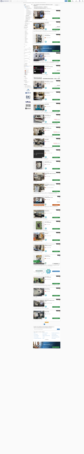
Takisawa (26, 41)
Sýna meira (46, 339)
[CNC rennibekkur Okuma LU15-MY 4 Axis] (39, 165)
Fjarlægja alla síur (49, 8)
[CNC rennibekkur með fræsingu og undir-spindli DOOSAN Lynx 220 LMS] (39, 248)
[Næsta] (59, 77)
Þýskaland (27, 70)
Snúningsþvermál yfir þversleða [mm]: (27, 53)
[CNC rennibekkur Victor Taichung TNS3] (39, 280)
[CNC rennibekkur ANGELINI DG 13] (39, 214)
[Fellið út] (46, 20)
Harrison (26, 35)
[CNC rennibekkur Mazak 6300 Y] (39, 143)
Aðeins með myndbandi (28, 86)
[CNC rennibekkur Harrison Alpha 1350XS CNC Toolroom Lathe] (39, 177)
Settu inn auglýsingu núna (55, 50)
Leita (58, 329)
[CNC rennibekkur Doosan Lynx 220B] (39, 15)
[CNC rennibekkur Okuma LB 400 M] (39, 57)
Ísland (27, 66)
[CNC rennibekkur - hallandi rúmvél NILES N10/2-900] (39, 96)
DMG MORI (26, 38)
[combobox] (28, 69)
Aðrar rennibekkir (28, 14)
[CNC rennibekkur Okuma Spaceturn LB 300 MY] (39, 85)
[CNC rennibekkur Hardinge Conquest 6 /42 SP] (39, 200)
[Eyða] (45, 8)
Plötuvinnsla (28, 16)
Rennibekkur (28, 7)
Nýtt (25, 77)
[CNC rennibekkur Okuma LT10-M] (39, 315)
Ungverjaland (28, 72)
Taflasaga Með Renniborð (55, 335)
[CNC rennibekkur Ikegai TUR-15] (39, 26)
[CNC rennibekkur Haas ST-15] (39, 237)
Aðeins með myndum (28, 85)
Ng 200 (43, 338)
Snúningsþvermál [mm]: (26, 58)
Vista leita (47, 322)
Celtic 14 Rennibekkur (36, 335)
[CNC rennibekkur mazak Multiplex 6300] (39, 131)
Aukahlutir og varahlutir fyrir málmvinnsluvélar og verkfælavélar (29, 18)
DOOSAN (26, 32)
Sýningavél (26, 78)
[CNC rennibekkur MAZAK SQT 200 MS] (39, 259)
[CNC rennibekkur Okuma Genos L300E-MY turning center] (39, 303)
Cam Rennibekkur (36, 334)
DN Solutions (26, 42)
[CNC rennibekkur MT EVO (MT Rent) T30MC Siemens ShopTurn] (39, 188)
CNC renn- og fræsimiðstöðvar (28, 10)
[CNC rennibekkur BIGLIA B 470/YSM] (39, 292)
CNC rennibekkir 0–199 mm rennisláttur (28, 12)
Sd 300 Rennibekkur (54, 334)
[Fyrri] (58, 77)
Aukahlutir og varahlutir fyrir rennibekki (29, 13)
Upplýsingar (56, 263)
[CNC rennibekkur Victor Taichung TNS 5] (39, 225)
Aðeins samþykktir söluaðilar (28, 87)
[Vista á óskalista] (59, 11)
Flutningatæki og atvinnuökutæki (28, 22)
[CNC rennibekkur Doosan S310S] (39, 107)
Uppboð (26, 82)
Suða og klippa (28, 19)
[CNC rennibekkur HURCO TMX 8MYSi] (39, 39)
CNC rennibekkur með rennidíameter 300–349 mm (29, 9)
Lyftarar (26, 24)
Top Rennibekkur (54, 338)
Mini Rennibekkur (45, 334)
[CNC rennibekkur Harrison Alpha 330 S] (39, 119)
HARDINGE (26, 39)
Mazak (26, 31)
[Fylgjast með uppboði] (59, 197)
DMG (26, 37)
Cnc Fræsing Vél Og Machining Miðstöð (38, 338)
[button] (83, 1)
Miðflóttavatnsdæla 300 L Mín (46, 335)
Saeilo (26, 36)
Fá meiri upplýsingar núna (56, 271)
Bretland (27, 71)
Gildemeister (26, 33)
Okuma (26, 30)
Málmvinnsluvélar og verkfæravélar (27, 6)
